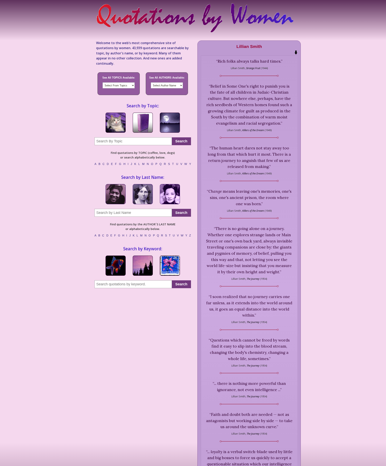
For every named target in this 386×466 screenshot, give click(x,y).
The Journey (253, 279)
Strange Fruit (253, 68)
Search (181, 141)
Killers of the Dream (253, 130)
